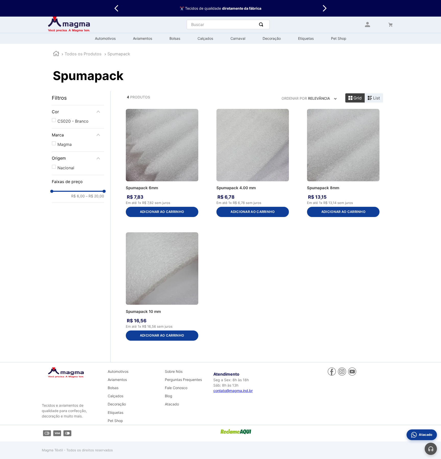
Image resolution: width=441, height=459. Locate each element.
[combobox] (228, 24)
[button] (78, 111)
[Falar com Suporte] (431, 449)
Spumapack (118, 53)
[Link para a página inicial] (56, 54)
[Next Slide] (324, 8)
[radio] (355, 98)
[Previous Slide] (116, 8)
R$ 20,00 (95, 196)
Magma (64, 144)
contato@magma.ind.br (233, 390)
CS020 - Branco (73, 121)
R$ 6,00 (78, 196)
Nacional (65, 167)
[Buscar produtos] (262, 24)
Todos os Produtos (83, 53)
